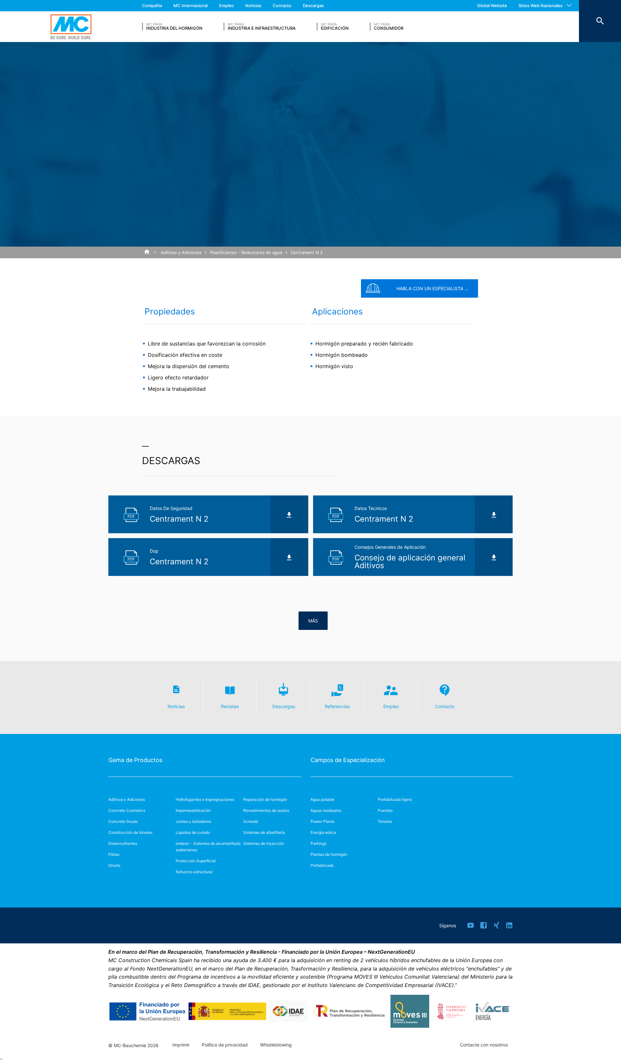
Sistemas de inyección (263, 843)
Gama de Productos (135, 760)
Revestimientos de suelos (266, 810)
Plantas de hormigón (328, 854)
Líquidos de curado (193, 832)
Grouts (114, 865)
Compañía (152, 5)
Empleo (226, 5)
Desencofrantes (122, 843)
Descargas (313, 5)
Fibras (113, 854)
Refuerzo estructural (194, 871)
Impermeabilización (193, 810)
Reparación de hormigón (265, 799)
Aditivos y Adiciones (181, 252)
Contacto (282, 5)
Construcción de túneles (130, 832)
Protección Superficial (196, 860)
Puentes (385, 810)
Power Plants (322, 821)
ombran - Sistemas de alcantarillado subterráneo (208, 846)
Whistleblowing (276, 1045)
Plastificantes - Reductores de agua (246, 252)
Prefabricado (322, 865)
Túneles (385, 821)
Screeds (250, 821)
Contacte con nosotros (484, 1045)
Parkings (318, 843)
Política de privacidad (225, 1045)
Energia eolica (323, 832)
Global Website (492, 5)
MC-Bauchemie (71, 26)
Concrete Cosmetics (126, 810)
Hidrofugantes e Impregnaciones (205, 799)
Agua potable (322, 799)
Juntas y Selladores (193, 821)
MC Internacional (190, 5)
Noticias (253, 5)
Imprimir (181, 1045)
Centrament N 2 (306, 252)
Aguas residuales (325, 810)
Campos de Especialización (347, 760)
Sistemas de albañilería (264, 832)
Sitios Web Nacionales (540, 5)
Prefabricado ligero (395, 799)
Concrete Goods (123, 821)
